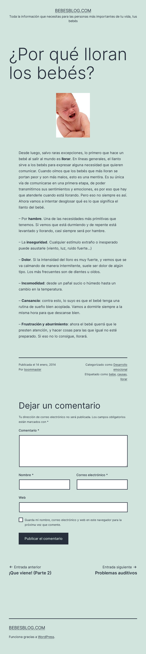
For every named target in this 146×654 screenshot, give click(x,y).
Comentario (29, 430)
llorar (123, 379)
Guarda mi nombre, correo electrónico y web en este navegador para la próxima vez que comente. (73, 522)
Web (22, 497)
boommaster (32, 369)
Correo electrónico (92, 475)
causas (122, 374)
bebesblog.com (73, 10)
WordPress (46, 637)
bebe (112, 374)
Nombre (26, 475)
